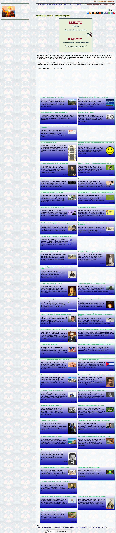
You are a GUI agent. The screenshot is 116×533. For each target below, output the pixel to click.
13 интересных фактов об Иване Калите (92, 496)
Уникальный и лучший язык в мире (52, 207)
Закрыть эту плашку (62, 531)
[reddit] (100, 13)
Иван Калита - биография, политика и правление (57, 223)
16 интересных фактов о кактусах (52, 97)
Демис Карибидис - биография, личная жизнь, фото (58, 496)
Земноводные (57, 4)
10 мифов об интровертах (87, 207)
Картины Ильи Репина (86, 112)
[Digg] (97, 13)
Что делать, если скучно (86, 179)
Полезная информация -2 (63, 527)
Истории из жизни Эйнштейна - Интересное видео (95, 329)
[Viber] (107, 13)
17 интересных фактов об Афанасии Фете (55, 163)
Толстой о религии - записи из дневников (92, 390)
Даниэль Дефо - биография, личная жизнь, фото (57, 236)
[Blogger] (95, 13)
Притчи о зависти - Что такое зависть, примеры (94, 163)
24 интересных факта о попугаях (52, 192)
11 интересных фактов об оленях (52, 252)
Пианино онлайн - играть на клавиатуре (54, 112)
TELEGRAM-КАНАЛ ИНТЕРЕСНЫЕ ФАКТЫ (99, 4)
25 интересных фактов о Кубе (88, 359)
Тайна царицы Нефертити (49, 344)
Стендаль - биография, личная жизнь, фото (55, 481)
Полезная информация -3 (80, 527)
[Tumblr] (105, 13)
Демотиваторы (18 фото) (49, 420)
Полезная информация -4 (98, 527)
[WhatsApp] (109, 13)
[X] (93, 13)
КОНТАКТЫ (67, 4)
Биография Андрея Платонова (51, 405)
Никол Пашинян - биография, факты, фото (55, 329)
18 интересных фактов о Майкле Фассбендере (94, 420)
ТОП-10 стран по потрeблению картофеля (55, 359)
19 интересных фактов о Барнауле (52, 375)
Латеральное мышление (49, 179)
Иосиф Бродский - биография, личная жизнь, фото (95, 344)
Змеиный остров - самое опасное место (92, 283)
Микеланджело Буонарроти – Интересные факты (95, 375)
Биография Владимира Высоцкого (52, 390)
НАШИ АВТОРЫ (78, 4)
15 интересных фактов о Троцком (52, 450)
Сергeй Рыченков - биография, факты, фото (56, 314)
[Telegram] (112, 13)
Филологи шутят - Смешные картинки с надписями (95, 192)
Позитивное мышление (49, 142)
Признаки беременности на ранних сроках (55, 467)
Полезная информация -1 (45, 527)
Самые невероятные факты (50, 510)
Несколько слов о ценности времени (91, 299)
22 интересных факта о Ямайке (89, 467)
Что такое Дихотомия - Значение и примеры (93, 97)
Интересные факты (105, 1)
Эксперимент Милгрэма (49, 299)
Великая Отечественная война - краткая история (94, 436)
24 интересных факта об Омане (51, 436)
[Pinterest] (114, 13)
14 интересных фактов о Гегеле (51, 283)
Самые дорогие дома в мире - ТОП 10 (91, 405)
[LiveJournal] (102, 13)
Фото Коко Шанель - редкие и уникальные (92, 252)
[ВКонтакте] (88, 13)
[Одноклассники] (90, 13)
